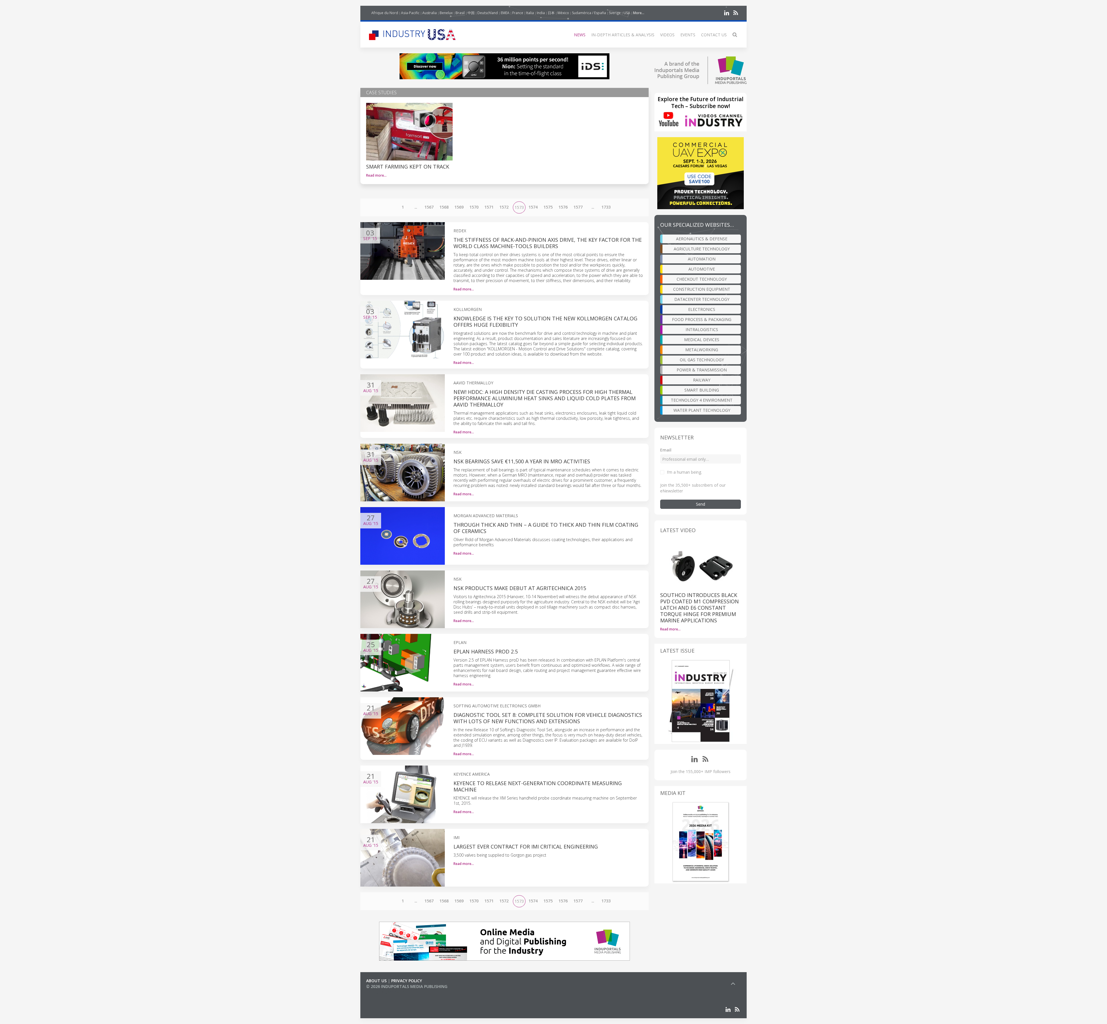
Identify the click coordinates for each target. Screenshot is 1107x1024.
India (541, 12)
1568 (444, 207)
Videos (667, 34)
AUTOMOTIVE (701, 269)
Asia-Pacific (410, 12)
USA (627, 12)
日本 (551, 12)
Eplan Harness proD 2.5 (485, 651)
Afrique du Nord (384, 12)
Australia (429, 12)
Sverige (615, 12)
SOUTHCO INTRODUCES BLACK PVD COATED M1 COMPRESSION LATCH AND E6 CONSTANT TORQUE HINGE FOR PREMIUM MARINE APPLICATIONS (699, 608)
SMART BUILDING (701, 390)
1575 (548, 207)
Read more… (376, 175)
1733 (606, 207)
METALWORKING (701, 349)
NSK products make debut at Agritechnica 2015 (519, 588)
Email (665, 450)
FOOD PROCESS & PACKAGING (701, 319)
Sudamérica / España (589, 12)
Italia (530, 12)
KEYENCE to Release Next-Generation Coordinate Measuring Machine (537, 786)
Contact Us (714, 34)
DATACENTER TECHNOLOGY (701, 299)
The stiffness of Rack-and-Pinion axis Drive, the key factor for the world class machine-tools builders (547, 243)
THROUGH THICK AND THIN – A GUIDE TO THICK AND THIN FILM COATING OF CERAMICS (545, 527)
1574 (533, 207)
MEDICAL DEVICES (701, 339)
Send (700, 504)
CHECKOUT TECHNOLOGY (702, 279)
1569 (459, 207)
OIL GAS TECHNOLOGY (702, 359)
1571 (489, 207)
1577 (578, 207)
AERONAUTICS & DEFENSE (701, 238)
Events (687, 34)
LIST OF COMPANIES (385, 992)
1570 (474, 207)
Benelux (446, 12)
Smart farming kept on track (407, 166)
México (563, 12)
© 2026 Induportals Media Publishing (406, 986)
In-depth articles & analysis (622, 34)
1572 (504, 207)
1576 (563, 207)
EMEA (505, 12)
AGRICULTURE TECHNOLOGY (702, 249)
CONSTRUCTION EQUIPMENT (701, 289)
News (579, 34)
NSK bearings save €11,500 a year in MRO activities (521, 461)
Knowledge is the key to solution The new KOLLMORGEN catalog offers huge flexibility (545, 321)
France (517, 12)
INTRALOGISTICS (702, 329)
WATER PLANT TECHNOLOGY (701, 410)
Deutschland (487, 12)
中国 (471, 12)
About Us (376, 980)
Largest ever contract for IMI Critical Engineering (525, 846)
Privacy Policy (406, 980)
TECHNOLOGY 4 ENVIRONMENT (702, 400)
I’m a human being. (684, 472)
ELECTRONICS (701, 309)
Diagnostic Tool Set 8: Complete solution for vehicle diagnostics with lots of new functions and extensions (547, 718)
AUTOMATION (702, 259)
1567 (429, 207)
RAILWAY (701, 380)
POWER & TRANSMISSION (702, 370)
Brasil (460, 12)
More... (638, 12)
